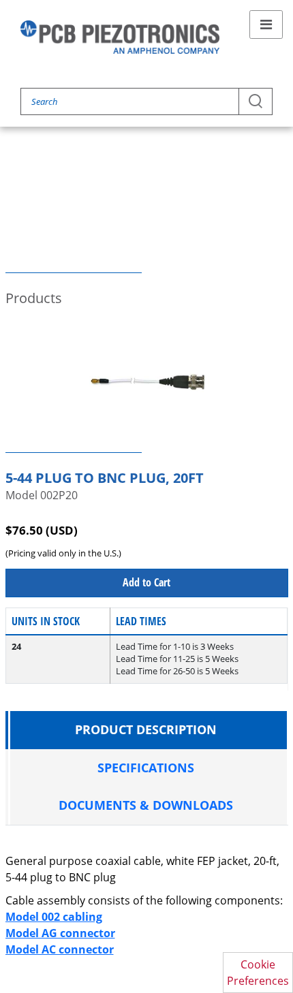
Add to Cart (146, 582)
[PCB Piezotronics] (119, 37)
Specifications (145, 767)
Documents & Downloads (146, 805)
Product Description (146, 729)
